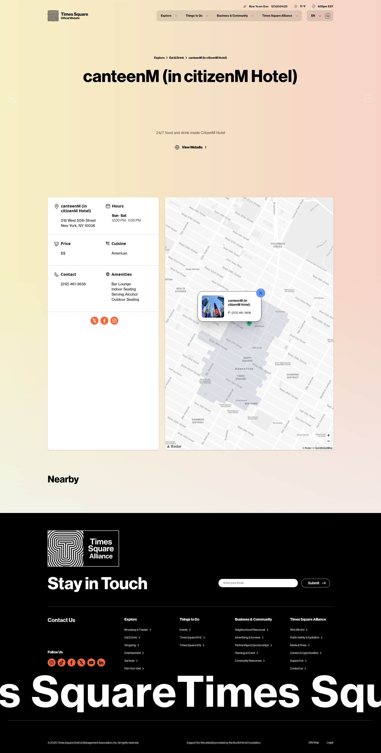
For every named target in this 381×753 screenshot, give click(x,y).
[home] (68, 15)
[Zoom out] (328, 441)
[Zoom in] (328, 435)
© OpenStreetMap (322, 448)
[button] (169, 15)
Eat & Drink (176, 58)
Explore (159, 58)
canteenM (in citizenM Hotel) (208, 58)
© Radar (307, 448)
